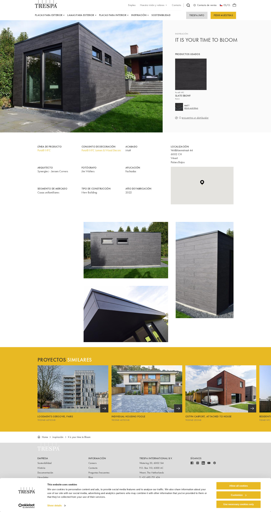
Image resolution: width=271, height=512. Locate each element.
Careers (92, 463)
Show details (54, 505)
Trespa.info (196, 15)
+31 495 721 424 (151, 477)
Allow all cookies (238, 485)
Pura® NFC (44, 150)
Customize (237, 495)
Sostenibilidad (44, 463)
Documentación (45, 472)
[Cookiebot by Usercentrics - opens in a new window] (26, 506)
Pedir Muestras (223, 15)
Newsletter (42, 477)
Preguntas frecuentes (98, 472)
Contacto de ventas (207, 5)
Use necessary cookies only (238, 504)
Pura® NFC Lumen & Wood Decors (101, 150)
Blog (90, 477)
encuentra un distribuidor (195, 117)
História (41, 467)
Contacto (93, 467)
